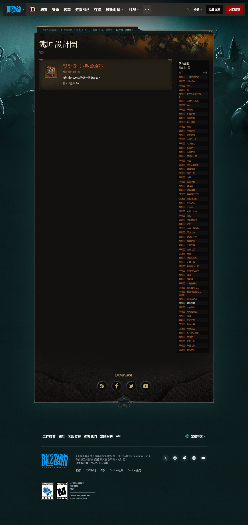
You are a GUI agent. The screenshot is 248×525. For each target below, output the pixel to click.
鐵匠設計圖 (58, 45)
